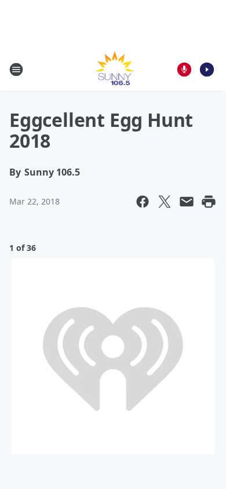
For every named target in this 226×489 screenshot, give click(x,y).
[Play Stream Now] (207, 69)
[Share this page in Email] (186, 202)
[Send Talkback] (184, 69)
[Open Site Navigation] (16, 69)
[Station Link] (113, 69)
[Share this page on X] (164, 202)
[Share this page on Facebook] (142, 202)
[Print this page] (209, 202)
